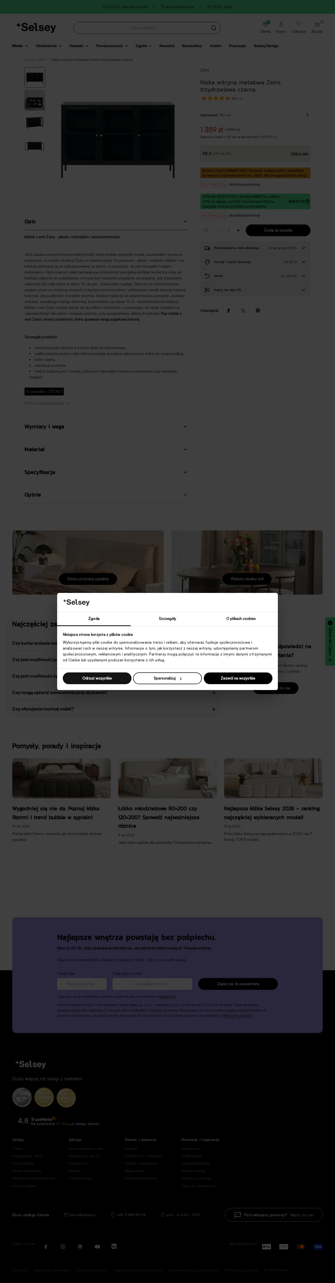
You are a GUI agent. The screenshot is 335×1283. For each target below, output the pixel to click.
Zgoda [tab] (94, 618)
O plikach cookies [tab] (241, 618)
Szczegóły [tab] (167, 618)
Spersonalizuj (165, 678)
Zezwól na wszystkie (238, 678)
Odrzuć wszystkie (97, 678)
